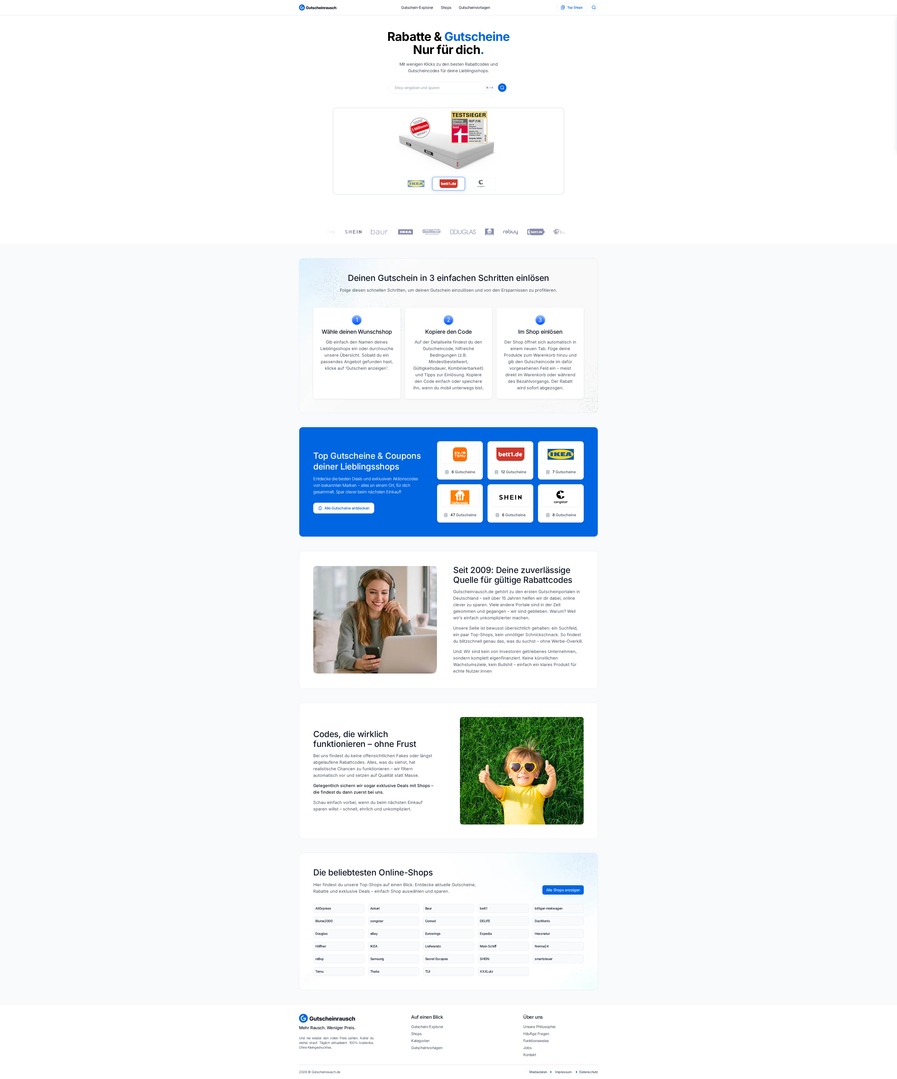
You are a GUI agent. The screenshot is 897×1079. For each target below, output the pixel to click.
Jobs (527, 1047)
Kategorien (420, 1040)
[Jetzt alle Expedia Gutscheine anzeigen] (447, 232)
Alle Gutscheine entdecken (347, 508)
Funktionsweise (535, 1040)
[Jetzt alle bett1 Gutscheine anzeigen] (478, 232)
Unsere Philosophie (539, 1026)
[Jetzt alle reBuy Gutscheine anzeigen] (393, 232)
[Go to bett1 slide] (448, 184)
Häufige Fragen (536, 1033)
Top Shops (575, 7)
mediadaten (538, 1072)
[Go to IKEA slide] (416, 184)
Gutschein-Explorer (417, 7)
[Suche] (594, 7)
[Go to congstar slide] (481, 183)
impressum (563, 1072)
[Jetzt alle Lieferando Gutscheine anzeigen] (371, 232)
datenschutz (588, 1072)
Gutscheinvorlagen (474, 7)
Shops (446, 7)
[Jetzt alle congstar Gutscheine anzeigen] (418, 232)
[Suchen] (502, 87)
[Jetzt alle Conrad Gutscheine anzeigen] (536, 232)
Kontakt (529, 1054)
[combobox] (448, 88)
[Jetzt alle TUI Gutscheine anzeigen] (506, 232)
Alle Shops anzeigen (563, 890)
